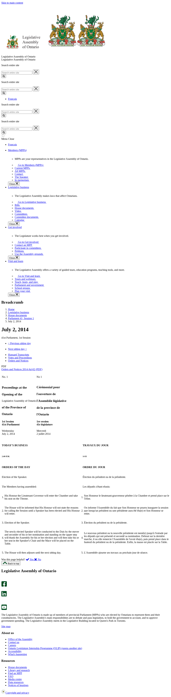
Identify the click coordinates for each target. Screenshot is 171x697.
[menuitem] (30, 165)
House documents (17, 315)
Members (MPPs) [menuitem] (17, 150)
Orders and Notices (18, 360)
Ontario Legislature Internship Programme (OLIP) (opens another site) (45, 648)
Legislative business (18, 312)
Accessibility (15, 651)
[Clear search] (36, 71)
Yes (31, 559)
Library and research (19, 670)
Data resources (16, 682)
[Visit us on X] (3, 589)
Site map (6, 626)
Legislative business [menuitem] (18, 187)
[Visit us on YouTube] (4, 609)
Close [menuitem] (12, 184)
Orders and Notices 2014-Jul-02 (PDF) (21, 369)
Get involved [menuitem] (15, 227)
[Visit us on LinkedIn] (4, 595)
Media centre (15, 679)
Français (12, 98)
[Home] (53, 53)
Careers (12, 645)
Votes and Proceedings (20, 357)
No (39, 559)
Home (11, 309)
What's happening (17, 654)
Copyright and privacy (17, 692)
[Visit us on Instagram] (3, 579)
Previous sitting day (19, 343)
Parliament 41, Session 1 (21, 318)
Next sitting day (17, 349)
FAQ (10, 676)
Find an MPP (15, 673)
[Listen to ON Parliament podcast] (3, 600)
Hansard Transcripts (18, 354)
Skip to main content (12, 2)
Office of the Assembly (20, 639)
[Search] (3, 76)
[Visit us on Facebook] (4, 585)
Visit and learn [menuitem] (15, 261)
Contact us (13, 642)
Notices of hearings (18, 685)
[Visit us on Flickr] (3, 603)
